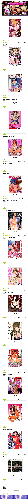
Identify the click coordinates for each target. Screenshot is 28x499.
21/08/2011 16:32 (5, 137)
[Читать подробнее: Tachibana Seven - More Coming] (4, 161)
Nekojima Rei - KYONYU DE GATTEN (9, 237)
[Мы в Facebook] (6, 494)
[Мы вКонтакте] (3, 494)
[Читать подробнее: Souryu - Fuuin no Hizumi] (4, 42)
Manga (8, 40)
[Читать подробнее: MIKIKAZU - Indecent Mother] (4, 317)
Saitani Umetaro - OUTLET (7, 163)
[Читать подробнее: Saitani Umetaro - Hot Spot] (4, 198)
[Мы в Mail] (10, 494)
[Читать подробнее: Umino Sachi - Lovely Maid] (4, 97)
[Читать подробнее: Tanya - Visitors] (4, 479)
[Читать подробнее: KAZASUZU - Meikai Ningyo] (4, 400)
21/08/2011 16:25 (5, 293)
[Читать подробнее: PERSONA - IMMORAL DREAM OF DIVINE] (4, 208)
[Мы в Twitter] (4, 494)
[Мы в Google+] (7, 494)
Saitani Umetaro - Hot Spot (7, 173)
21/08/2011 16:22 (5, 375)
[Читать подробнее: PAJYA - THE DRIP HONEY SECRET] (4, 235)
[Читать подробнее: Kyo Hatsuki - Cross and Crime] (4, 345)
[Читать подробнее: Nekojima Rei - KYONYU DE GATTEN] (4, 263)
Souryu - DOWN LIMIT (6, 44)
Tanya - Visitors (5, 456)
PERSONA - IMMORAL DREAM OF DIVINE (10, 200)
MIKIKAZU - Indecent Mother (8, 292)
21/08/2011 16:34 (5, 100)
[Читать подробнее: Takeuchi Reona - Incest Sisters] (4, 134)
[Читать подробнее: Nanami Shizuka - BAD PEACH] (4, 290)
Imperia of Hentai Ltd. (11, 490)
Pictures (5, 40)
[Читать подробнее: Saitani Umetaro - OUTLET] (4, 171)
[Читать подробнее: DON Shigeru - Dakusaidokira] (4, 454)
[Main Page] (1, 1)
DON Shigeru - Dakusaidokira (8, 429)
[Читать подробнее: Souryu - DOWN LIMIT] (4, 70)
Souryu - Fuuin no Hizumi (7, 17)
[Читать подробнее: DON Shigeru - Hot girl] (4, 427)
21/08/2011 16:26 (5, 238)
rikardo (20, 42)
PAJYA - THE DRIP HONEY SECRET (9, 210)
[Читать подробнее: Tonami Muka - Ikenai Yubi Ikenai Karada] (4, 107)
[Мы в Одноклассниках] (8, 494)
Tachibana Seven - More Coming (8, 136)
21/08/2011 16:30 (5, 174)
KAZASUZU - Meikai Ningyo (7, 374)
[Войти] (1, 3)
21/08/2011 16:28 (5, 201)
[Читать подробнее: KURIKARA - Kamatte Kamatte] (4, 372)
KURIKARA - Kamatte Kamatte (8, 347)
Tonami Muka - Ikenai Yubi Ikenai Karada (10, 99)
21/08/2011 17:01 (5, 45)
